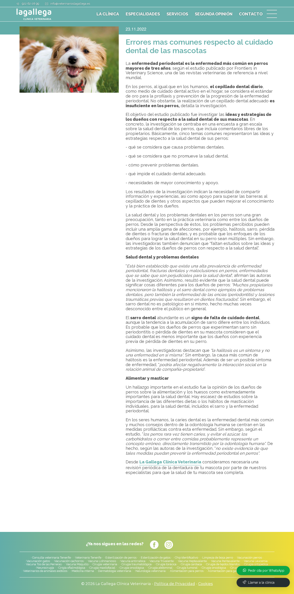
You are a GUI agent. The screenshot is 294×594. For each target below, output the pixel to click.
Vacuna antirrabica (133, 561)
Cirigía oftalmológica (72, 567)
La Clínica (107, 14)
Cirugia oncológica (132, 567)
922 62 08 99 (30, 3)
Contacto (251, 14)
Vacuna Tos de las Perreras (43, 564)
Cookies (205, 583)
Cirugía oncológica (214, 567)
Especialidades (143, 14)
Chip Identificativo (186, 557)
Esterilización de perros (121, 557)
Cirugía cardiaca (191, 564)
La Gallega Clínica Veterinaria (170, 462)
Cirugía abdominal (160, 567)
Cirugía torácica (166, 564)
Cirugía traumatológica (136, 564)
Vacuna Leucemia (255, 561)
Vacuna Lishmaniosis (102, 561)
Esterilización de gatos (155, 557)
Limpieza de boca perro (218, 557)
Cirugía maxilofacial (102, 567)
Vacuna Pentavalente (225, 561)
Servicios (177, 14)
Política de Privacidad (174, 583)
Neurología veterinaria (150, 571)
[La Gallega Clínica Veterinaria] (45, 14)
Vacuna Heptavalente (192, 561)
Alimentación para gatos (224, 571)
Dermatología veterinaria (114, 571)
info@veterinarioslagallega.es (70, 3)
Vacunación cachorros (69, 561)
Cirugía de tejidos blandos (222, 564)
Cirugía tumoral (187, 567)
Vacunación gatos (38, 561)
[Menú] (272, 14)
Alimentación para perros (186, 571)
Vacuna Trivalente (161, 561)
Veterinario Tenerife (88, 557)
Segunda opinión (213, 14)
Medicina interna (83, 571)
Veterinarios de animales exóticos (45, 571)
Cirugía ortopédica (256, 564)
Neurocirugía (45, 567)
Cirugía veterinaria (105, 564)
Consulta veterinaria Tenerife (51, 557)
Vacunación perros (249, 557)
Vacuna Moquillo (77, 564)
